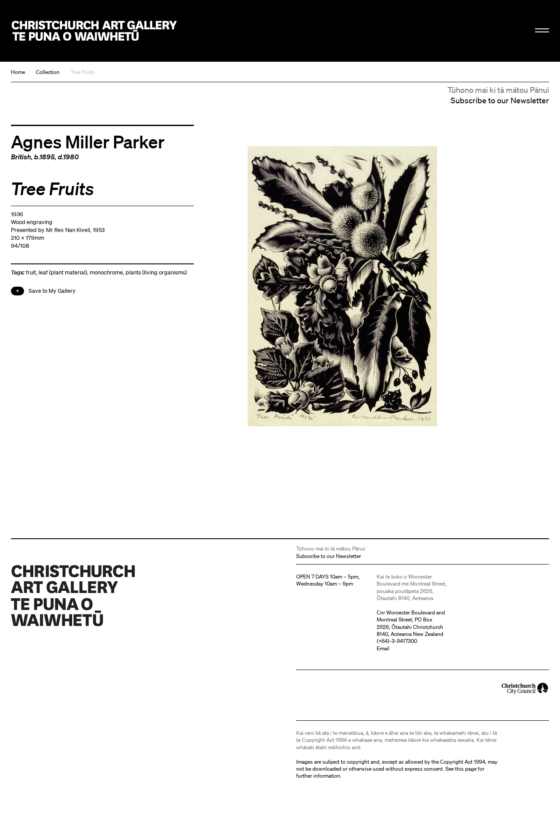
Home (18, 72)
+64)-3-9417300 (397, 641)
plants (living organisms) (156, 272)
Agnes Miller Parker (87, 141)
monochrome (106, 272)
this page (465, 768)
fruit (31, 272)
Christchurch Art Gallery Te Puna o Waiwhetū (94, 31)
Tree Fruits (82, 72)
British (21, 156)
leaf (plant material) (62, 272)
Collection (48, 72)
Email (383, 648)
